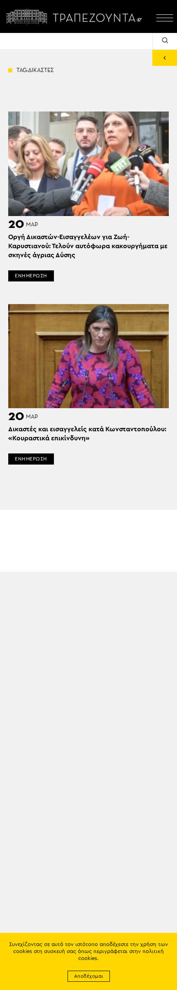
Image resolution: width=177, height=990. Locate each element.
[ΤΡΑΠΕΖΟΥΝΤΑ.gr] (76, 16)
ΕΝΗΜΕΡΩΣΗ (31, 275)
